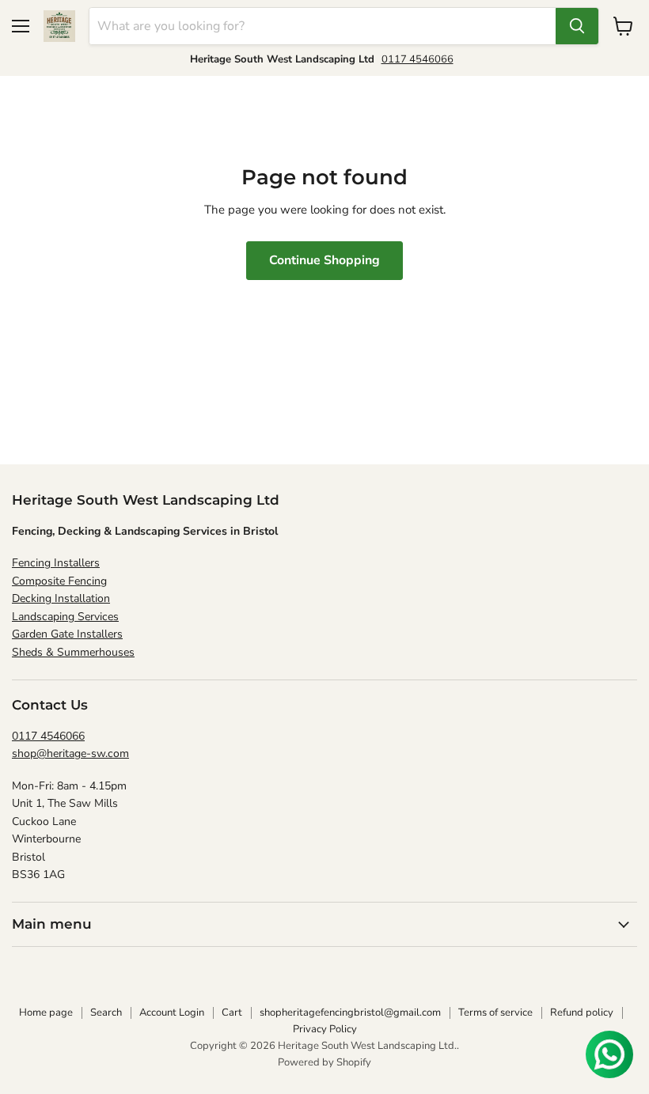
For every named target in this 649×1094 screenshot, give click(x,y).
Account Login (171, 1012)
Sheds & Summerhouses (73, 652)
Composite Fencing (59, 581)
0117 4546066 (417, 59)
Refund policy (581, 1012)
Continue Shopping (324, 260)
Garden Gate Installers (67, 634)
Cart (232, 1012)
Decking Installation (61, 598)
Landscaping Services (65, 616)
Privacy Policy (325, 1029)
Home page (46, 1012)
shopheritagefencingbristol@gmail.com (350, 1012)
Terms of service (495, 1012)
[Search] (577, 26)
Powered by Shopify (324, 1062)
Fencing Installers (56, 562)
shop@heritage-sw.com (70, 753)
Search (106, 1012)
